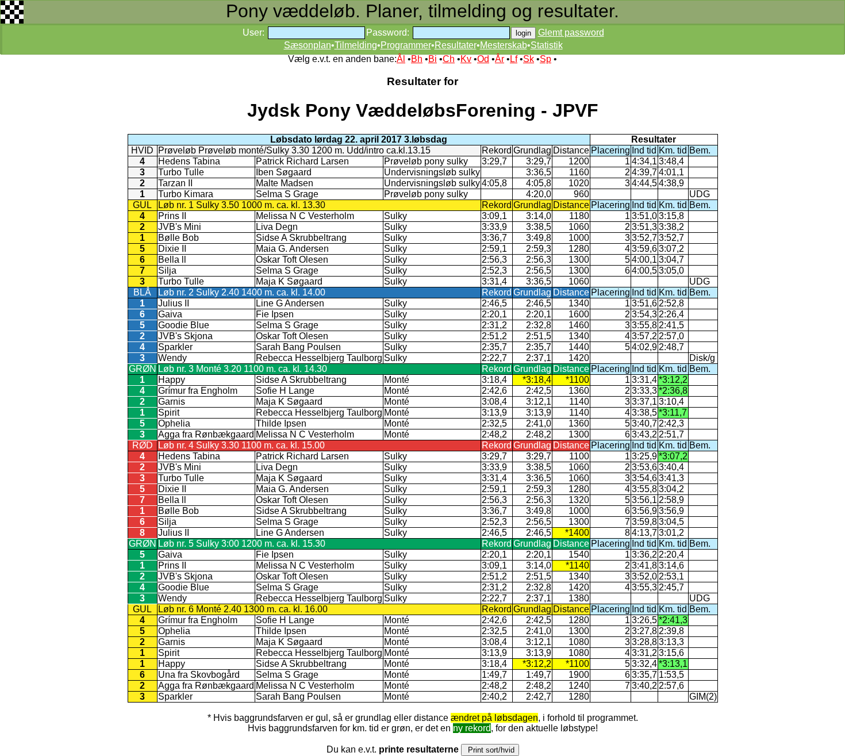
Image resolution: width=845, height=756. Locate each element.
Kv (465, 59)
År (499, 59)
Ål (401, 59)
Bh (416, 59)
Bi (432, 59)
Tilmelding (356, 45)
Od (483, 59)
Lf (513, 59)
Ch (449, 59)
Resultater (456, 45)
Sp (545, 59)
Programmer (406, 45)
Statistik (547, 45)
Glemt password (571, 32)
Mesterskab (503, 45)
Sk (528, 59)
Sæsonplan (307, 45)
